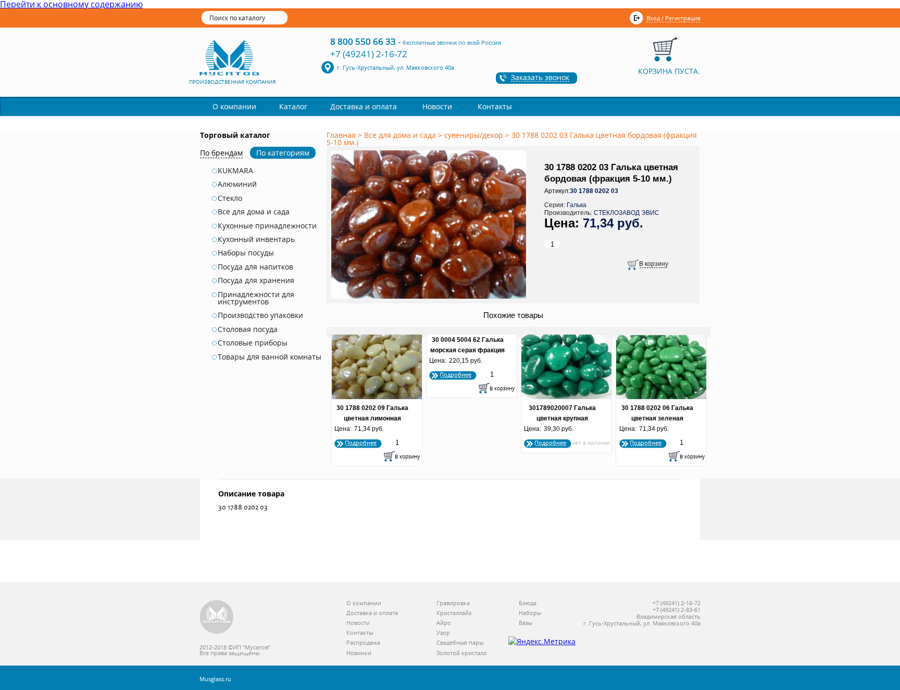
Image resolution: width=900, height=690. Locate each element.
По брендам (221, 153)
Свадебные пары (459, 643)
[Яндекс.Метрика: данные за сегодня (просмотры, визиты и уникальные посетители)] (542, 641)
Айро (443, 623)
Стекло (230, 198)
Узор (443, 633)
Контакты (495, 106)
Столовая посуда (248, 329)
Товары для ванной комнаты (269, 357)
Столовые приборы (253, 343)
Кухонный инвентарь (256, 239)
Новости (437, 106)
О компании (234, 106)
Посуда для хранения (256, 280)
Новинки (358, 653)
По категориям (282, 153)
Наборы (530, 613)
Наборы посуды (246, 253)
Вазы (525, 623)
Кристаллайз (453, 613)
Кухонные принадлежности (267, 225)
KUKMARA (235, 170)
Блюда (527, 603)
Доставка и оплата (363, 106)
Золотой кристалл (461, 653)
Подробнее (361, 442)
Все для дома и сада (254, 211)
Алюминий (237, 184)
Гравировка (453, 603)
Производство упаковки (260, 315)
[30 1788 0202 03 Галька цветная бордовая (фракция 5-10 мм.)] (430, 299)
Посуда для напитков (255, 267)
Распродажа (363, 643)
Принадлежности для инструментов (256, 298)
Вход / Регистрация (673, 18)
